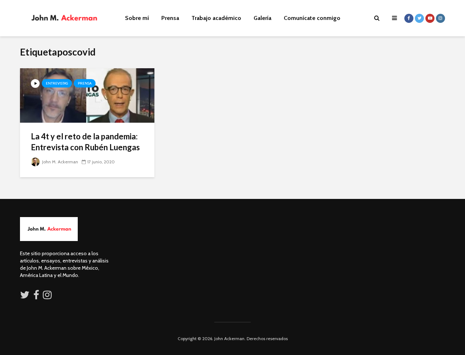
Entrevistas (57, 83)
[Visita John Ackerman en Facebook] (36, 296)
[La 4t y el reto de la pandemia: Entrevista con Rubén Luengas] (87, 94)
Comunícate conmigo (312, 18)
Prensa (170, 18)
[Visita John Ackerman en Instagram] (48, 296)
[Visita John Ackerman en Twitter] (24, 296)
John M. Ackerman (59, 161)
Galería (262, 18)
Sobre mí (137, 18)
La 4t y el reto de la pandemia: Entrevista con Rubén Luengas (85, 141)
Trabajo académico (216, 18)
